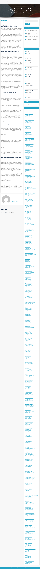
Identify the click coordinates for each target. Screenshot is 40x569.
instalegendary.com (28, 141)
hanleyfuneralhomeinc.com (29, 229)
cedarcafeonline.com (28, 121)
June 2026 (27, 51)
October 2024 (28, 69)
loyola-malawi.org (28, 277)
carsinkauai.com (27, 528)
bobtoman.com (27, 156)
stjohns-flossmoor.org (28, 381)
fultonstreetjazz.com (28, 171)
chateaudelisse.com (28, 165)
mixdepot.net (27, 490)
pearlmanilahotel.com (28, 153)
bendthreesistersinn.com (29, 380)
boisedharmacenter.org (28, 273)
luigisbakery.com (27, 484)
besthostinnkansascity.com (29, 558)
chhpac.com (27, 551)
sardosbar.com (27, 213)
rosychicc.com (27, 278)
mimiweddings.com (28, 557)
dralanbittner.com (28, 218)
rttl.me (26, 555)
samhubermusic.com (28, 562)
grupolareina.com (28, 175)
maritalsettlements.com (29, 369)
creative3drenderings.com (29, 431)
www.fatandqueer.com (28, 460)
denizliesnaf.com (27, 410)
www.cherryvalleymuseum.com (30, 176)
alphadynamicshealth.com (29, 533)
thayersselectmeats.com (29, 422)
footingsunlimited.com (28, 465)
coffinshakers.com (28, 340)
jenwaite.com (27, 538)
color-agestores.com (28, 274)
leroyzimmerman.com (28, 540)
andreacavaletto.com (28, 271)
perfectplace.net (27, 265)
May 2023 (27, 97)
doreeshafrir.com (28, 334)
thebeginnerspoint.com (29, 291)
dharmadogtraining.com (29, 552)
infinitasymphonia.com (28, 322)
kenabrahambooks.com (28, 316)
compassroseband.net (28, 416)
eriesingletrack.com (28, 223)
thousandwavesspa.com (29, 394)
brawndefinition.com (28, 310)
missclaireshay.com (28, 110)
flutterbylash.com (28, 534)
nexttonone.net (27, 442)
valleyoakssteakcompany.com (30, 406)
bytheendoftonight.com (29, 280)
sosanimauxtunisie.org (28, 157)
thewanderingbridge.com (29, 344)
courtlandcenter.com (28, 395)
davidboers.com (27, 435)
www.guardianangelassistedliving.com (31, 514)
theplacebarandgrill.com (29, 400)
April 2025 (27, 58)
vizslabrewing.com (28, 217)
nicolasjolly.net (27, 321)
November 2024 (28, 67)
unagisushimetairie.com (29, 146)
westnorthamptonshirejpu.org (30, 169)
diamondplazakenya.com (29, 516)
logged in (6, 212)
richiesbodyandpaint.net (29, 114)
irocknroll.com (27, 207)
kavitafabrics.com (28, 386)
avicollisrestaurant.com (29, 398)
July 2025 (27, 53)
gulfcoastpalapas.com (28, 425)
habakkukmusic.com (28, 441)
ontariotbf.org (27, 140)
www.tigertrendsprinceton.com (30, 448)
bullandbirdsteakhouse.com (29, 472)
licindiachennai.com (28, 115)
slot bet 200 (18, 82)
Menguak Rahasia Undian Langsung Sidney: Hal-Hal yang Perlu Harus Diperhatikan (31, 41)
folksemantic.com (28, 212)
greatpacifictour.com (28, 392)
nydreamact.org (27, 145)
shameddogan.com (28, 429)
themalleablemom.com (29, 345)
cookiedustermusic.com (29, 383)
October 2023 (28, 88)
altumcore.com (27, 417)
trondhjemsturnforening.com (29, 515)
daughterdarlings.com (28, 116)
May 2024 (27, 76)
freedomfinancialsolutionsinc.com (30, 455)
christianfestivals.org (28, 362)
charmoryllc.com (27, 295)
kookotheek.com (27, 162)
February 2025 (28, 62)
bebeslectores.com (28, 181)
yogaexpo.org (27, 268)
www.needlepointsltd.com (29, 471)
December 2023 (28, 85)
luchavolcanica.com (28, 387)
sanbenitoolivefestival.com (29, 286)
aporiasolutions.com (28, 423)
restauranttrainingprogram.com (30, 249)
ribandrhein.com (27, 259)
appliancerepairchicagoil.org (29, 139)
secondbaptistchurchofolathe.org (30, 549)
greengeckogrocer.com (28, 242)
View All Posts (14, 201)
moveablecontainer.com (29, 174)
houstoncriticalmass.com (29, 297)
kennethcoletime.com (28, 346)
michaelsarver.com (28, 241)
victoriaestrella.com (28, 393)
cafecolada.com (27, 289)
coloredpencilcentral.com (29, 200)
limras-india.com (27, 111)
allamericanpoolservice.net (29, 250)
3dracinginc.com (27, 296)
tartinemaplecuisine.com (29, 350)
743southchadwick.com (29, 194)
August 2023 (28, 92)
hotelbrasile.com (28, 170)
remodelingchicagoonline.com (30, 477)
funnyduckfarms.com (28, 537)
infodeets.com (27, 117)
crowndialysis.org (28, 248)
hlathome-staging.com (28, 243)
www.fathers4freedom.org (29, 449)
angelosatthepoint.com (28, 404)
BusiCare (23, 567)
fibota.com (27, 510)
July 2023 (27, 94)
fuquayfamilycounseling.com (29, 546)
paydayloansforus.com (28, 134)
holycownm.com (27, 388)
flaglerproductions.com (28, 309)
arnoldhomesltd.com (28, 199)
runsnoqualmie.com (28, 466)
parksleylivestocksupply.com (29, 272)
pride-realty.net (27, 532)
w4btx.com (27, 232)
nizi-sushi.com (27, 352)
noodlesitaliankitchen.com (29, 144)
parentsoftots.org (28, 430)
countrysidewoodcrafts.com (29, 138)
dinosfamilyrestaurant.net (29, 183)
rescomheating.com (28, 556)
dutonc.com (27, 357)
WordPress (17, 567)
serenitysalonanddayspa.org (29, 120)
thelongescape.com (28, 358)
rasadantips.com (27, 126)
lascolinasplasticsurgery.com (29, 473)
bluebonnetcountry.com (29, 151)
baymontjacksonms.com (29, 371)
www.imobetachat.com (28, 436)
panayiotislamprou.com (29, 163)
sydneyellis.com (27, 247)
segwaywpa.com (27, 424)
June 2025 (27, 55)
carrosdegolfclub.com (28, 187)
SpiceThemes (28, 567)
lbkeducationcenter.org (28, 262)
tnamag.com (27, 419)
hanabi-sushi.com (28, 485)
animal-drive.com (28, 418)
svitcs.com (27, 413)
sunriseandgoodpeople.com (29, 377)
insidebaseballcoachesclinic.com (30, 527)
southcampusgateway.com (29, 164)
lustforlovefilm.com (28, 320)
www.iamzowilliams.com (29, 496)
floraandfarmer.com (28, 189)
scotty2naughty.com (28, 333)
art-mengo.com (27, 353)
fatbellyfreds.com (28, 507)
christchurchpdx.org (28, 315)
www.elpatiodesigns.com (29, 508)
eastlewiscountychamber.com (30, 302)
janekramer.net (27, 351)
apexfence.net (27, 563)
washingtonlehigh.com (28, 483)
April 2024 (27, 78)
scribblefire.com (27, 267)
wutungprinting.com (28, 368)
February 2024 (28, 81)
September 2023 (28, 90)
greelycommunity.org (28, 326)
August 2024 (28, 71)
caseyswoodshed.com (28, 407)
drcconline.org (27, 399)
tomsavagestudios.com (29, 253)
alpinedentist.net (28, 159)
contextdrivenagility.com (29, 338)
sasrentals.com (27, 238)
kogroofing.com (27, 158)
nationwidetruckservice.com (29, 389)
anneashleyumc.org (28, 461)
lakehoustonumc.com (28, 440)
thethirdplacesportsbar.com (29, 503)
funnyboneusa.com (28, 382)
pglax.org (26, 374)
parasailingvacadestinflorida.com (30, 531)
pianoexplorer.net (28, 498)
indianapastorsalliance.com (29, 405)
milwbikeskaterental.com (29, 370)
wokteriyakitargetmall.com (29, 244)
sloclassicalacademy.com (29, 304)
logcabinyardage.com (28, 434)
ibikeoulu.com (27, 339)
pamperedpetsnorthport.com (29, 224)
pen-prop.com (27, 447)
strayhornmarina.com (28, 308)
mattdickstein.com (28, 437)
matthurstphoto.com (28, 525)
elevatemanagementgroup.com (30, 539)
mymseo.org (27, 550)
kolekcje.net (27, 260)
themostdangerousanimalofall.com (30, 298)
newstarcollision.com (28, 237)
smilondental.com (28, 236)
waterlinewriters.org (28, 428)
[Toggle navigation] (36, 2)
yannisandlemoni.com (28, 219)
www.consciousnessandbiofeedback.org (31, 495)
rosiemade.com (27, 225)
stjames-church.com (28, 332)
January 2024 (28, 83)
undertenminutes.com (28, 123)
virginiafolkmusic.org (28, 256)
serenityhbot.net (28, 443)
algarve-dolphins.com (28, 364)
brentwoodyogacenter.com (29, 478)
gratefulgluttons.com (28, 283)
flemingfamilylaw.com (28, 543)
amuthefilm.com (28, 319)
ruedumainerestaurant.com (29, 327)
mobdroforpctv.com (28, 284)
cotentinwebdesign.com (29, 177)
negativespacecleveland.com (29, 375)
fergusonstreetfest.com (29, 522)
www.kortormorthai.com (29, 459)
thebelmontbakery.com (29, 135)
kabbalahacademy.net (28, 235)
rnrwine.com (27, 544)
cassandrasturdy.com (28, 285)
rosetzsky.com (27, 328)
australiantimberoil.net (28, 182)
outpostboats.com (28, 279)
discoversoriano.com (28, 290)
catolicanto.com (27, 261)
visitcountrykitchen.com (29, 363)
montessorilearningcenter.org (29, 521)
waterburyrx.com (28, 401)
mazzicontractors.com (28, 502)
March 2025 (28, 60)
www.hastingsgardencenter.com (30, 497)
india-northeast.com (28, 195)
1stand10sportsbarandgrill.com (30, 231)
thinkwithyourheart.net (28, 205)
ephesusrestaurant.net (28, 504)
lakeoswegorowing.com (29, 545)
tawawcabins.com (28, 211)
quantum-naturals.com (29, 520)
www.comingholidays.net (29, 292)
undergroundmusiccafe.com (29, 561)
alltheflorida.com (28, 526)
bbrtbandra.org (27, 150)
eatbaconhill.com (28, 129)
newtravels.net (27, 133)
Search (27, 23)
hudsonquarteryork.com (29, 509)
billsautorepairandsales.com (29, 519)
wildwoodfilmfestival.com (29, 168)
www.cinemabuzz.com (28, 489)
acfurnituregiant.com (28, 122)
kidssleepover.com (28, 132)
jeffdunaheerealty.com (28, 453)
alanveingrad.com (28, 365)
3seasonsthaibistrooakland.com (30, 266)
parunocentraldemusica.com (29, 513)
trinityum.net (27, 501)
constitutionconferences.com (29, 411)
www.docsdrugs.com (28, 467)
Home (8, 12)
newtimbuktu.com (28, 127)
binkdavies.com (27, 314)
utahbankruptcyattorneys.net (29, 206)
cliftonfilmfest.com (28, 201)
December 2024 (28, 65)
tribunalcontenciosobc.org (29, 303)
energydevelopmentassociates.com (30, 188)
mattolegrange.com (28, 359)
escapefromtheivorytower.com (12, 2)
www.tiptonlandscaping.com (29, 479)
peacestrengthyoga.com (29, 454)
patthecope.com (27, 412)
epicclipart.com (27, 152)
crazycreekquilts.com (28, 313)
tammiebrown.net (28, 356)
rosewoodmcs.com (28, 491)
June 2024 (27, 74)
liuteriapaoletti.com (28, 376)
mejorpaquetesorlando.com (29, 230)
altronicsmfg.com (28, 128)
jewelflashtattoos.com (28, 147)
